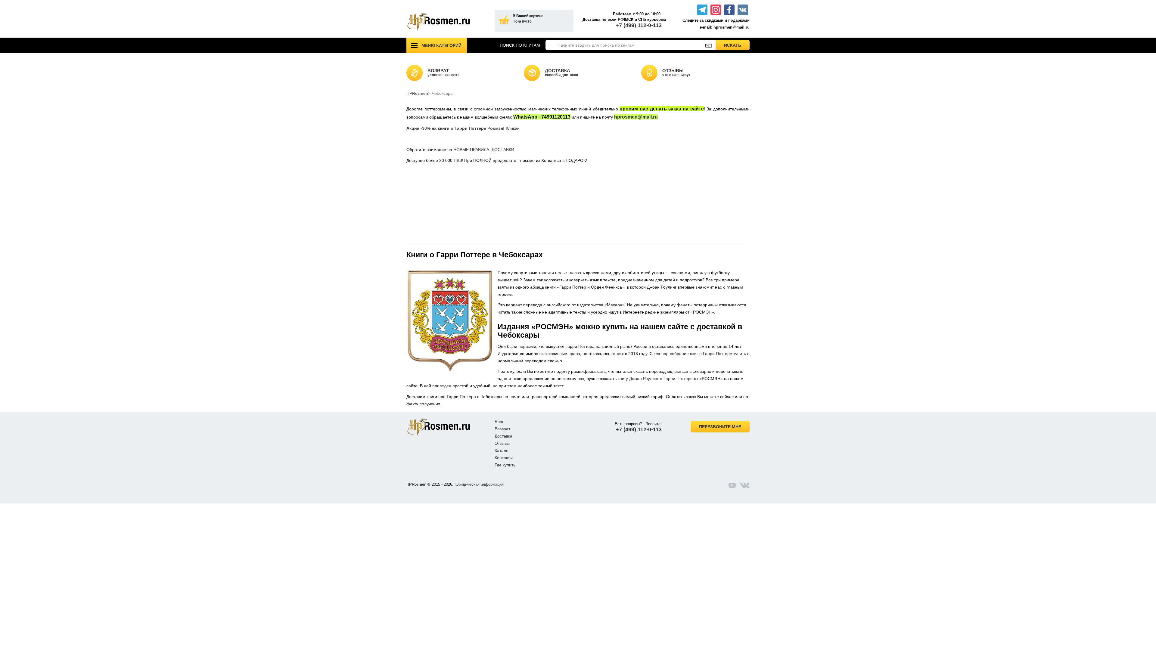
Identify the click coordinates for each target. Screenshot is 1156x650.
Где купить (505, 465)
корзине (536, 16)
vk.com (745, 485)
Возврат (502, 428)
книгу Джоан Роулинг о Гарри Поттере (655, 378)
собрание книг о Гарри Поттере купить (708, 353)
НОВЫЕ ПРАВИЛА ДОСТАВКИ (483, 149)
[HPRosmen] (446, 22)
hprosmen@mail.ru (636, 116)
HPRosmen (417, 93)
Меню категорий (441, 45)
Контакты (504, 457)
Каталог (502, 450)
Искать (737, 45)
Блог (499, 421)
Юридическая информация (479, 484)
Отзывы (502, 443)
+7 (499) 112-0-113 (639, 25)
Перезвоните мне (720, 426)
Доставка (503, 436)
